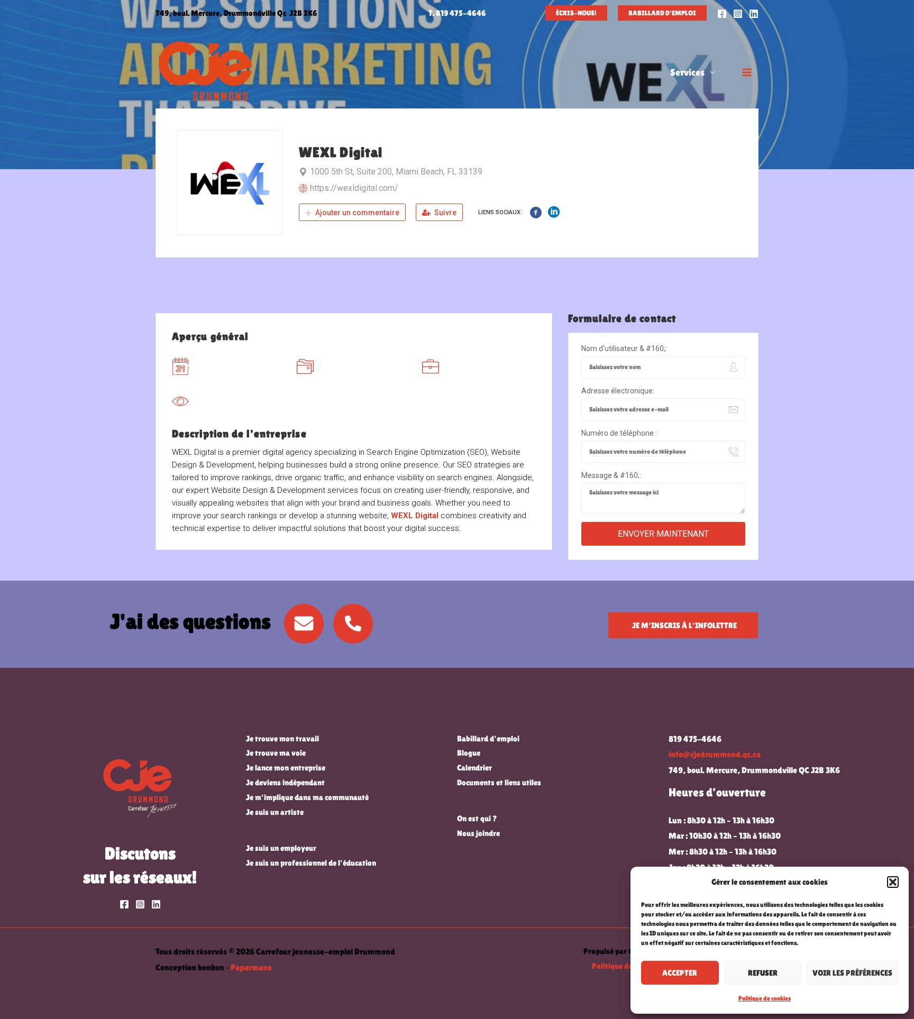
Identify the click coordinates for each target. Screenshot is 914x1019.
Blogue (468, 752)
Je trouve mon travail (282, 738)
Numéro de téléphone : (619, 433)
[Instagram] (738, 14)
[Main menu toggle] (746, 72)
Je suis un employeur (281, 847)
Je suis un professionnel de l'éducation (311, 862)
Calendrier (474, 767)
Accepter (679, 972)
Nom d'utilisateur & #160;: (624, 348)
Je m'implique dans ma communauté (307, 797)
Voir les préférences (852, 972)
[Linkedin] (753, 14)
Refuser (763, 972)
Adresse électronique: (617, 391)
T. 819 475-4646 (457, 12)
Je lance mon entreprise (285, 767)
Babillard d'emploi (488, 738)
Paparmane (251, 967)
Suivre (444, 212)
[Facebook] (722, 14)
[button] (893, 882)
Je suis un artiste (275, 811)
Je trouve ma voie (276, 752)
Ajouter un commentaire (356, 212)
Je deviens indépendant (285, 782)
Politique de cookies (764, 998)
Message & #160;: (611, 475)
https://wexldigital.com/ (354, 188)
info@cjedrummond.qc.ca (715, 754)
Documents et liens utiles (499, 782)
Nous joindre (478, 833)
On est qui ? (477, 818)
